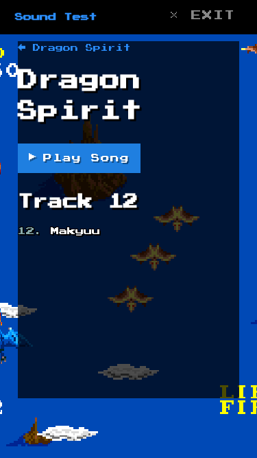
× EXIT (202, 15)
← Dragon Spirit (74, 47)
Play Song (79, 157)
